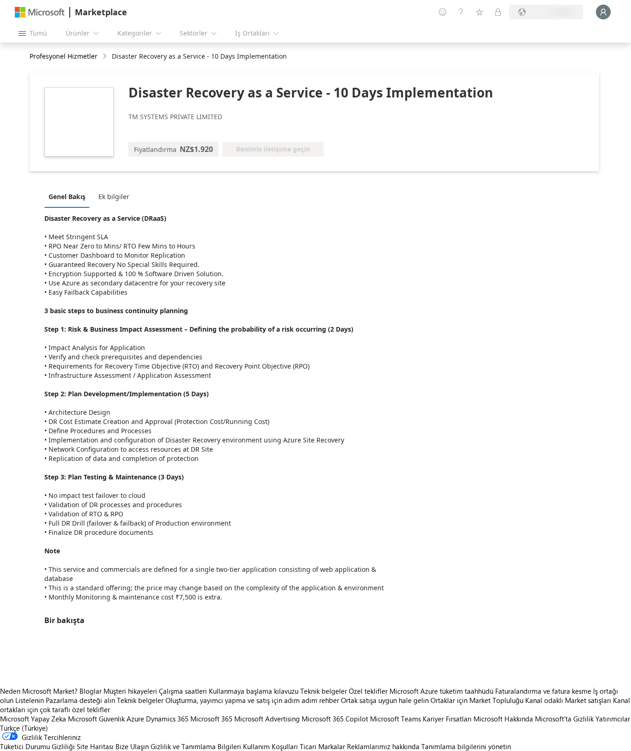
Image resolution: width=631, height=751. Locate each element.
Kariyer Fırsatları (447, 718)
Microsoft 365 (211, 718)
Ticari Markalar (322, 746)
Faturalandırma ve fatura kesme (543, 691)
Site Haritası (95, 746)
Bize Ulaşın (132, 746)
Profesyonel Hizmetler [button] (63, 56)
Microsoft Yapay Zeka (33, 718)
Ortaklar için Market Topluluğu (477, 700)
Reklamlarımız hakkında (383, 746)
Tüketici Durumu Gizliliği (37, 746)
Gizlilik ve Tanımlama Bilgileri (196, 746)
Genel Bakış (67, 196)
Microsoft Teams (395, 718)
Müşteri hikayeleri (130, 691)
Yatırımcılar (612, 718)
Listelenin (29, 700)
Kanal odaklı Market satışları (568, 700)
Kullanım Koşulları (270, 746)
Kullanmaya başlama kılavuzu (253, 691)
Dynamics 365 (167, 718)
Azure (135, 718)
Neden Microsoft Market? (39, 691)
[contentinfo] (105, 56)
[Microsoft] (40, 12)
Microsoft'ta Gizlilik (564, 718)
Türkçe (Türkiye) (24, 728)
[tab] (69, 196)
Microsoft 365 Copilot (335, 718)
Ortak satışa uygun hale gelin (385, 700)
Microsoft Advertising (267, 718)
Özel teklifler (368, 691)
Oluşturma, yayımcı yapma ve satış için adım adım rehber (252, 700)
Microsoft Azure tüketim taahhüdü (442, 691)
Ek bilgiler (113, 196)
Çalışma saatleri (183, 691)
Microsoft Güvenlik (96, 718)
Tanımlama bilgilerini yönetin (466, 746)
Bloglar (90, 691)
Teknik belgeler (323, 691)
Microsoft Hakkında (503, 718)
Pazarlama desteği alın (80, 700)
